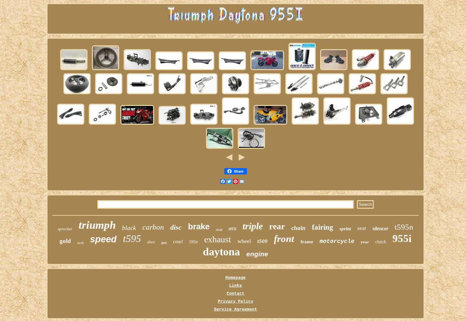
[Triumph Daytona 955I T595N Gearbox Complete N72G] (172, 124)
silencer (380, 228)
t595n (404, 227)
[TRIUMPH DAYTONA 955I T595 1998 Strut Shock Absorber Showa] (362, 94)
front (284, 238)
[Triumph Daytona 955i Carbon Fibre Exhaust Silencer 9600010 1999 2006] (73, 70)
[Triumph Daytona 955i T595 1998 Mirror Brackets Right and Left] (70, 124)
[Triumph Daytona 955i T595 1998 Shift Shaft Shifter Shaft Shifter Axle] (102, 124)
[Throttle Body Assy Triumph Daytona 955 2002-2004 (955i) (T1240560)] (203, 124)
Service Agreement (235, 309)
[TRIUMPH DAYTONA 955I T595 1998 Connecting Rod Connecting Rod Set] (394, 94)
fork (164, 243)
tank (80, 243)
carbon (153, 227)
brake (199, 226)
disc (176, 227)
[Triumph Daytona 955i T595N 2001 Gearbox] (305, 124)
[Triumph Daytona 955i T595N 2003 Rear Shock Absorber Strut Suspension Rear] (365, 70)
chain (298, 228)
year (365, 241)
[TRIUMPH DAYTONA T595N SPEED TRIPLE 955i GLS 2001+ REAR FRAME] (219, 148)
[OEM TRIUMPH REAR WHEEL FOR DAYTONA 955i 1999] (105, 70)
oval (219, 230)
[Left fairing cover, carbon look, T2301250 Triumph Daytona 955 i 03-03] (200, 70)
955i (401, 238)
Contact (235, 293)
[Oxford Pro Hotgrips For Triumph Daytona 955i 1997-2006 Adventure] (302, 70)
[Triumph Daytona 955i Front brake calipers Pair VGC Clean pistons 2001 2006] (333, 70)
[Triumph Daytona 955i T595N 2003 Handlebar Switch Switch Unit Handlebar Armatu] (172, 94)
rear (277, 226)
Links (235, 285)
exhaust (217, 239)
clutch (380, 241)
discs (151, 242)
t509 (262, 241)
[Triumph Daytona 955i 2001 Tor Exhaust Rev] (270, 124)
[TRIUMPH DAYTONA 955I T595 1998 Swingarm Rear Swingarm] (203, 94)
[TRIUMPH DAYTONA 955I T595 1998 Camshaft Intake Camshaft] (330, 94)
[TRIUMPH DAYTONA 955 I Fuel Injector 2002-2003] (137, 70)
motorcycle (337, 241)
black (129, 227)
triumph (97, 225)
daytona (221, 252)
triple (253, 226)
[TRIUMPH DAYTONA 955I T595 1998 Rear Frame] (267, 94)
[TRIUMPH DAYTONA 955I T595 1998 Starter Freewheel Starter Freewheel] (235, 94)
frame (307, 241)
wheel (244, 241)
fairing (322, 227)
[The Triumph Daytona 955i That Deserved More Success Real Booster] (137, 124)
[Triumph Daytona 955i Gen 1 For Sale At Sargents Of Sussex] (267, 70)
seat (361, 228)
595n (193, 241)
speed (103, 239)
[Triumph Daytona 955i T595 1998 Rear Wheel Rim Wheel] (77, 94)
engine (257, 254)
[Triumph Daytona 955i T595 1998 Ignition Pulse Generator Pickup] (235, 124)
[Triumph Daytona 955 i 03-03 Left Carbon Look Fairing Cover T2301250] (232, 70)
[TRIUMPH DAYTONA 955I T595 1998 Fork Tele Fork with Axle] (299, 94)
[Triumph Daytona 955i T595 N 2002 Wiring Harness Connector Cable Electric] (251, 148)
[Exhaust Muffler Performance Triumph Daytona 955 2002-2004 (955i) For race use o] (140, 94)
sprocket (65, 228)
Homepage (235, 277)
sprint (345, 228)
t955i (232, 229)
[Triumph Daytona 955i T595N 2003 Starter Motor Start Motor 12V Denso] (397, 70)
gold (65, 241)
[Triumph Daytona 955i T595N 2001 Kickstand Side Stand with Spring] (337, 124)
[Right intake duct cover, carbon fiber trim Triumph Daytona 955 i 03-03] (169, 70)
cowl (178, 241)
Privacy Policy (235, 301)
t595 (132, 238)
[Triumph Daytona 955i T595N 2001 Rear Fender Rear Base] (400, 124)
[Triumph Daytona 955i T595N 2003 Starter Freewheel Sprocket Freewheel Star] (108, 94)
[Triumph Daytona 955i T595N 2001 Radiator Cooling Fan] (368, 124)
